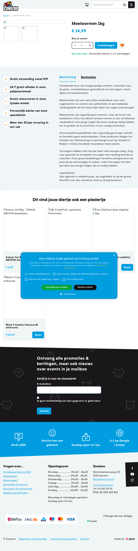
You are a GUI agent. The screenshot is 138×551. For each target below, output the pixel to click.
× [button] (114, 255)
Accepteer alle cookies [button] (56, 287)
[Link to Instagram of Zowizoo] (132, 480)
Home (6, 15)
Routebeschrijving (103, 479)
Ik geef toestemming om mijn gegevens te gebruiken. (69, 402)
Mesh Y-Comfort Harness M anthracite (22, 326)
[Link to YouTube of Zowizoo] (132, 474)
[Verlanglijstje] (122, 45)
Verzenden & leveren (15, 484)
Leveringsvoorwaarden (63, 539)
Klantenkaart (10, 480)
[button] (69, 294)
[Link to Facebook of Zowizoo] (132, 468)
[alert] (69, 275)
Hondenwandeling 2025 (17, 472)
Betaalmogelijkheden (15, 493)
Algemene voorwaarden (33, 539)
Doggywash (10, 476)
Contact (84, 539)
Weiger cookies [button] (85, 287)
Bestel (127, 267)
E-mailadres (44, 384)
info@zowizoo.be (103, 485)
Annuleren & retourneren (17, 488)
